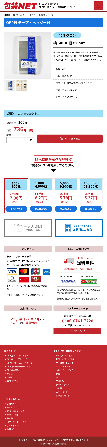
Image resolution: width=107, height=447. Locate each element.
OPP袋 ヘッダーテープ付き (24, 15)
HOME (7, 15)
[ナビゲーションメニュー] (98, 5)
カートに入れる (72, 139)
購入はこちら (16, 209)
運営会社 (25, 440)
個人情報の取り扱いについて (45, 440)
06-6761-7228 (80, 321)
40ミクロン (42, 15)
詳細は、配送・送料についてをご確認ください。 (78, 298)
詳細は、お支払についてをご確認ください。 (25, 294)
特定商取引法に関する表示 (74, 440)
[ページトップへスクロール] (99, 441)
